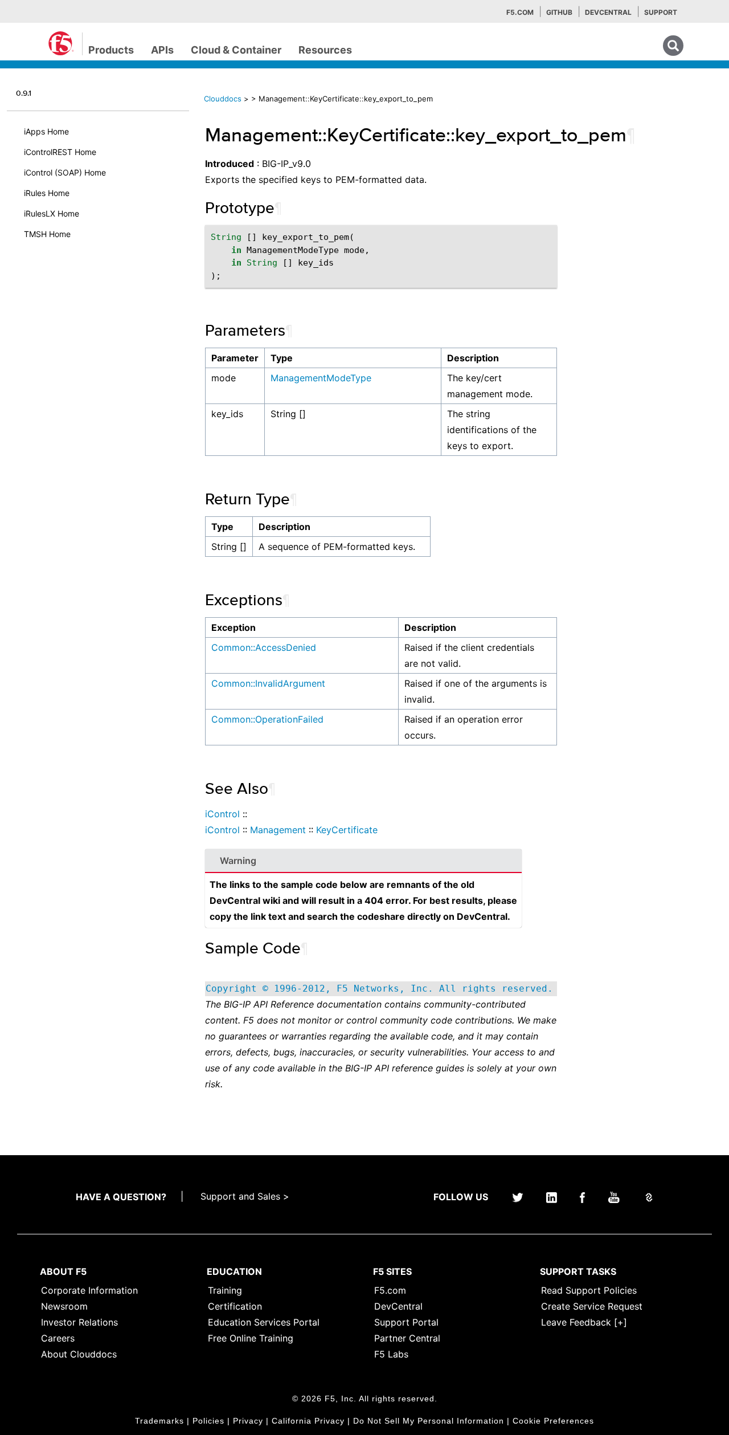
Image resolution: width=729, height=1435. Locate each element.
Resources (325, 50)
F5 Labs (391, 1354)
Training (225, 1290)
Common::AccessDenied (263, 647)
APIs (162, 50)
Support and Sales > (244, 1196)
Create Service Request (591, 1306)
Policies (208, 1420)
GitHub (559, 12)
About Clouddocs (79, 1354)
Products (111, 50)
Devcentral (608, 12)
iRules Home (46, 193)
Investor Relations (79, 1322)
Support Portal (406, 1322)
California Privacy (308, 1420)
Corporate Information (89, 1290)
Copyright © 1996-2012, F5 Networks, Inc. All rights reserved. (379, 988)
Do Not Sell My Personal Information (428, 1420)
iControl (222, 814)
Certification (235, 1306)
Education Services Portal (264, 1322)
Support (660, 12)
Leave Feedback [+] (584, 1322)
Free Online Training (250, 1338)
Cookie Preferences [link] (553, 1420)
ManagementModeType (321, 378)
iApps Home (46, 131)
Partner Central (407, 1338)
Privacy (248, 1420)
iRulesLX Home (51, 213)
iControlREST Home (60, 152)
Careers (58, 1338)
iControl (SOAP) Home (65, 172)
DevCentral (398, 1306)
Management (278, 829)
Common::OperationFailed (267, 719)
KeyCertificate (347, 829)
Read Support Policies (589, 1290)
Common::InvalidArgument (268, 683)
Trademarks (159, 1420)
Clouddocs (222, 98)
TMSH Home (47, 234)
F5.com (520, 12)
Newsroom (64, 1306)
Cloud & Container (236, 50)
